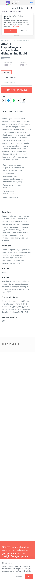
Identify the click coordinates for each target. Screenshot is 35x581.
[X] (3, 100)
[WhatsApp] (14, 100)
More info (18, 576)
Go (10, 31)
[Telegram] (8, 100)
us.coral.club (15, 26)
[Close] (3, 2)
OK (29, 576)
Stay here (24, 31)
